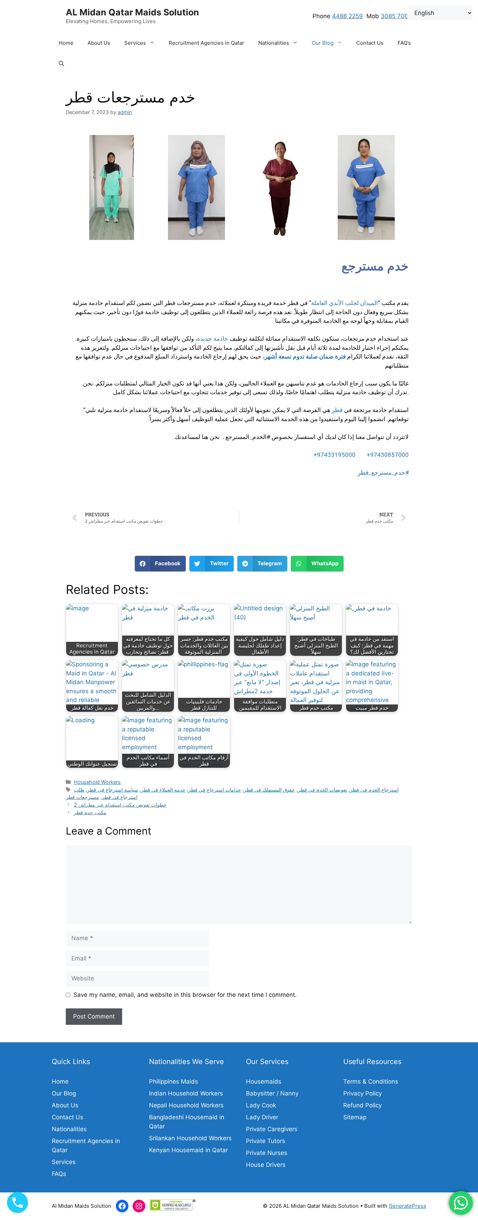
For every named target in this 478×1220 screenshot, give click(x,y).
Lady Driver (262, 1117)
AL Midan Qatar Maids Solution (132, 12)
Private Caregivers (271, 1129)
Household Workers (97, 782)
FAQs (59, 1173)
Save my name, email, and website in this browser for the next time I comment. (185, 994)
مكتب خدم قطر (90, 812)
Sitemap (354, 1117)
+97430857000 (388, 454)
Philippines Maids (173, 1081)
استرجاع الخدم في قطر (374, 790)
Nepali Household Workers (186, 1105)
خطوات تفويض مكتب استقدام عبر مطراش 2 (120, 805)
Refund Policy (362, 1105)
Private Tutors (265, 1140)
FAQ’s (404, 43)
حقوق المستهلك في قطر (269, 790)
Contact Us (370, 43)
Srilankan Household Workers (190, 1138)
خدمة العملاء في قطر (163, 790)
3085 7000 (396, 16)
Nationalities (273, 43)
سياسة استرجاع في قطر (112, 790)
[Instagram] (139, 1206)
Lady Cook (261, 1105)
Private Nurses (266, 1152)
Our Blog (322, 43)
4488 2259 (347, 16)
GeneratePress (407, 1206)
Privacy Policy (362, 1093)
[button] (154, 43)
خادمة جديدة (212, 338)
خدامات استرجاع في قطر (214, 790)
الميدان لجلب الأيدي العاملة (344, 302)
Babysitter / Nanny (272, 1093)
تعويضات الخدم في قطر (322, 790)
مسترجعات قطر (82, 797)
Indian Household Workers (186, 1093)
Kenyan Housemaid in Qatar (188, 1150)
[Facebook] (122, 1206)
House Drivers (266, 1164)
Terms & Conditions (370, 1081)
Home (66, 43)
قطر (337, 409)
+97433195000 (335, 454)
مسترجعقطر (383, 472)
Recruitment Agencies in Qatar (206, 43)
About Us (98, 43)
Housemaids (263, 1081)
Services (135, 43)
